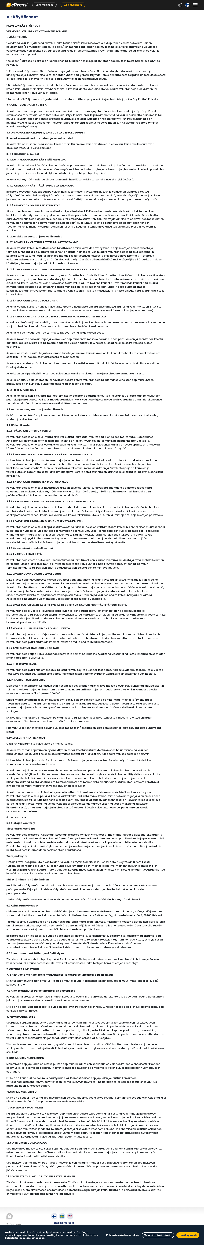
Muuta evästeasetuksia (124, 1235)
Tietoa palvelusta (62, 1223)
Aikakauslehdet (73, 4)
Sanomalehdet (44, 4)
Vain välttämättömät (157, 1235)
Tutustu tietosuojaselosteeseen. (25, 1238)
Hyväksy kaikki (188, 1235)
